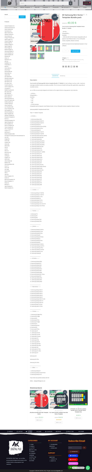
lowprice (64, 61)
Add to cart (75, 51)
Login (85, 7)
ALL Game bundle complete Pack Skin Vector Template (58, 413)
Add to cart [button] (39, 420)
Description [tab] (55, 75)
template (75, 61)
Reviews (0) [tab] (62, 75)
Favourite (56, 7)
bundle (81, 59)
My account (65, 7)
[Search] (70, 3)
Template (45, 7)
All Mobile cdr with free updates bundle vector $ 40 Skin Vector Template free (78, 410)
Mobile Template (25, 7)
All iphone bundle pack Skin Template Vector (39, 413)
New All (37, 7)
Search (6, 14)
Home (15, 7)
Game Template (60, 410)
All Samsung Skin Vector (75, 59)
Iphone (38, 410)
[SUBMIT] (84, 447)
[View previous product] (84, 15)
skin (71, 61)
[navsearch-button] (5, 7)
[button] (26, 7)
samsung (68, 61)
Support (75, 7)
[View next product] (86, 15)
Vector (78, 61)
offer (68, 58)
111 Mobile (67, 59)
